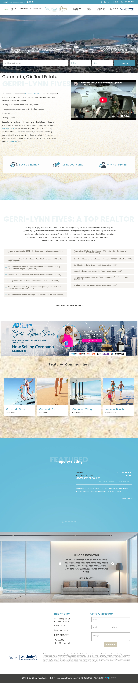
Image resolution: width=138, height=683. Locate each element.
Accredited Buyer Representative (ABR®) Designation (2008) (98, 271)
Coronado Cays (15, 409)
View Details (126, 499)
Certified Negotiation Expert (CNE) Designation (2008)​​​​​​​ (95, 265)
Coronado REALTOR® (33, 94)
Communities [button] (35, 8)
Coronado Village (82, 409)
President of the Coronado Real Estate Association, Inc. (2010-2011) (34, 274)
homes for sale (8, 128)
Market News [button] (89, 9)
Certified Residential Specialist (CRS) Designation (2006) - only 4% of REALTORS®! (101, 278)
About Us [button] (13, 9)
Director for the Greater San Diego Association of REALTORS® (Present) (36, 295)
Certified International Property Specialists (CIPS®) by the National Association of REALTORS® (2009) (34, 288)
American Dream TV (101, 9)
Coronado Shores (49, 409)
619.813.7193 (129, 2)
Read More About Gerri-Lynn (68, 305)
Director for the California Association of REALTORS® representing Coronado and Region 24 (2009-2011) (34, 268)
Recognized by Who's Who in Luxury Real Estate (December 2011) (33, 281)
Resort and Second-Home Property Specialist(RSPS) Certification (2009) (103, 259)
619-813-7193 (12, 141)
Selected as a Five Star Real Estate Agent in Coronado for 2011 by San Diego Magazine (35, 260)
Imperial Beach (114, 409)
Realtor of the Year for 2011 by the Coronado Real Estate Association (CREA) (35, 252)
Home (6, 9)
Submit (110, 644)
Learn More (10, 412)
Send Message (61, 630)
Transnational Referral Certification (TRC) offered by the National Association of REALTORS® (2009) (100, 252)
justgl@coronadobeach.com (14, 2)
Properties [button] (24, 8)
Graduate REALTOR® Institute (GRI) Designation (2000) (95, 285)
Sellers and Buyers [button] (77, 9)
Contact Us (114, 9)
